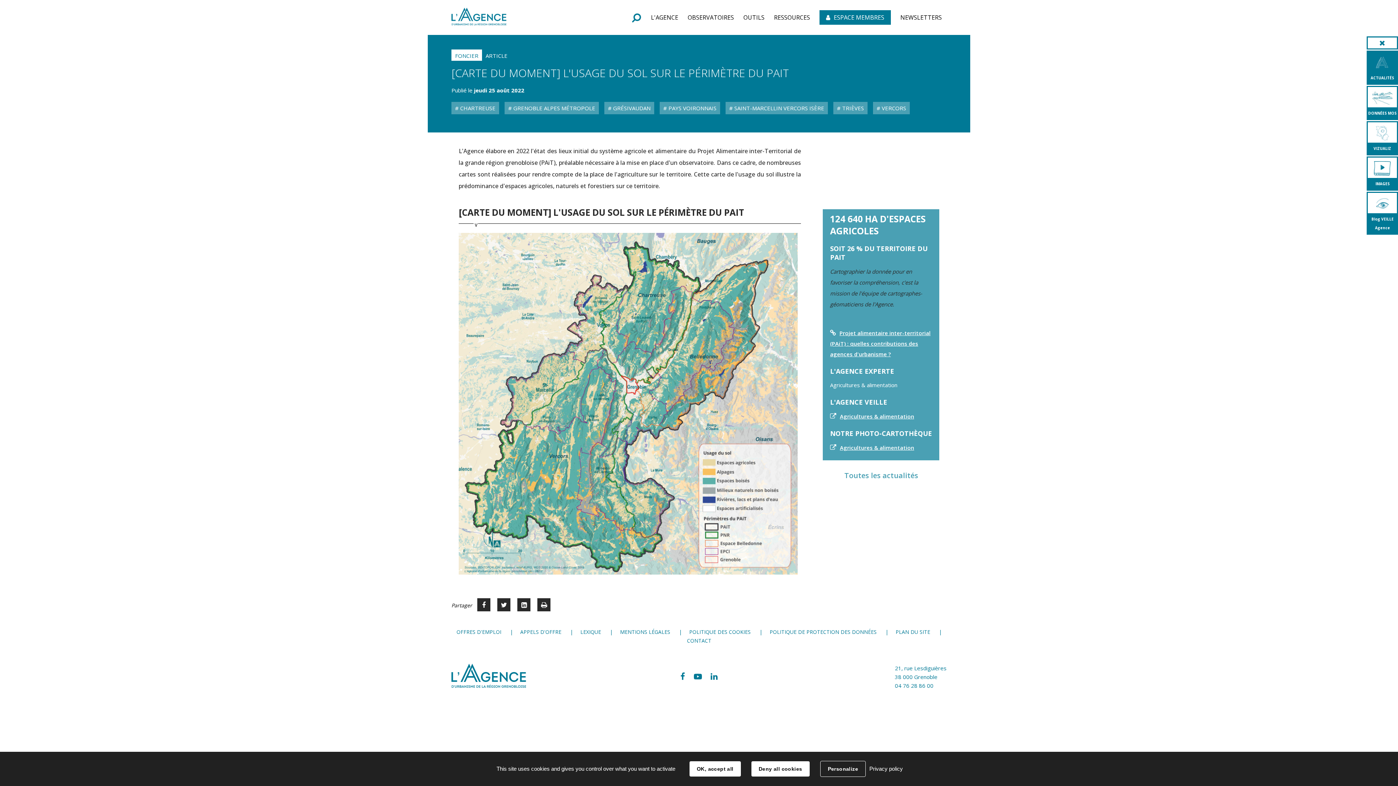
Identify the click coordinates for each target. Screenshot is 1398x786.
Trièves (852, 108)
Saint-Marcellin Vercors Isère (778, 108)
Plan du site (913, 631)
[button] (664, 17)
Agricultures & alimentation (877, 416)
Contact (699, 640)
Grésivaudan (631, 108)
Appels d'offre (540, 631)
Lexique (590, 631)
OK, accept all (715, 769)
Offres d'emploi (479, 631)
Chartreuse (477, 108)
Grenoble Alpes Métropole (553, 108)
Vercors (893, 108)
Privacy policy (886, 769)
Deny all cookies (780, 769)
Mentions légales (645, 631)
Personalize (843, 769)
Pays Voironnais (691, 108)
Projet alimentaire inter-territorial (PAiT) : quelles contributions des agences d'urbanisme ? (880, 343)
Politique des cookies (720, 631)
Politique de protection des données (823, 631)
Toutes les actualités (881, 475)
